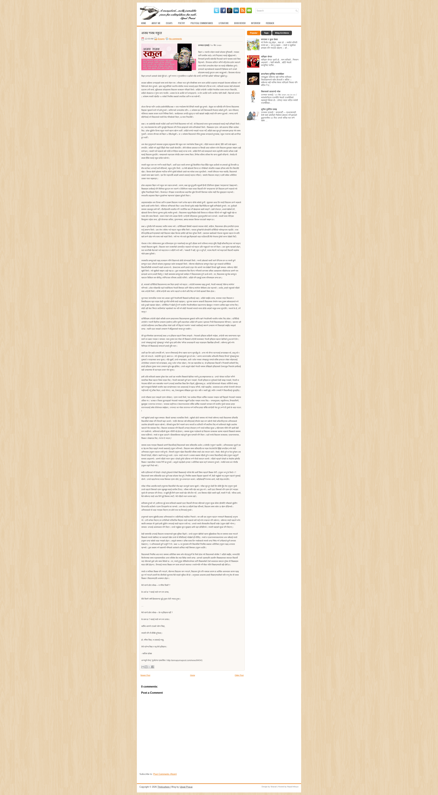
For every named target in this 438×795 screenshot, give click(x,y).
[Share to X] (149, 667)
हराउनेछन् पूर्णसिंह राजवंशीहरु (272, 74)
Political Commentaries (202, 23)
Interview (255, 23)
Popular (253, 33)
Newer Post (145, 675)
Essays (169, 23)
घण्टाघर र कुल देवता (269, 39)
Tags (266, 33)
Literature (224, 23)
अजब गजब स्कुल (151, 32)
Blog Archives (282, 33)
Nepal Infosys (293, 787)
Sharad (273, 787)
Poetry (181, 23)
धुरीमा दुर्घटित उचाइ (269, 109)
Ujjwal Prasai (186, 787)
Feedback (270, 23)
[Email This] (143, 667)
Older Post (239, 675)
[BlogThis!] (146, 667)
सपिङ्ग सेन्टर (266, 56)
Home (143, 23)
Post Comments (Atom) (165, 774)
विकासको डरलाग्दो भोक (270, 91)
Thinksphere (163, 787)
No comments (175, 39)
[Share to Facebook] (152, 667)
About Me (156, 23)
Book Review (240, 23)
